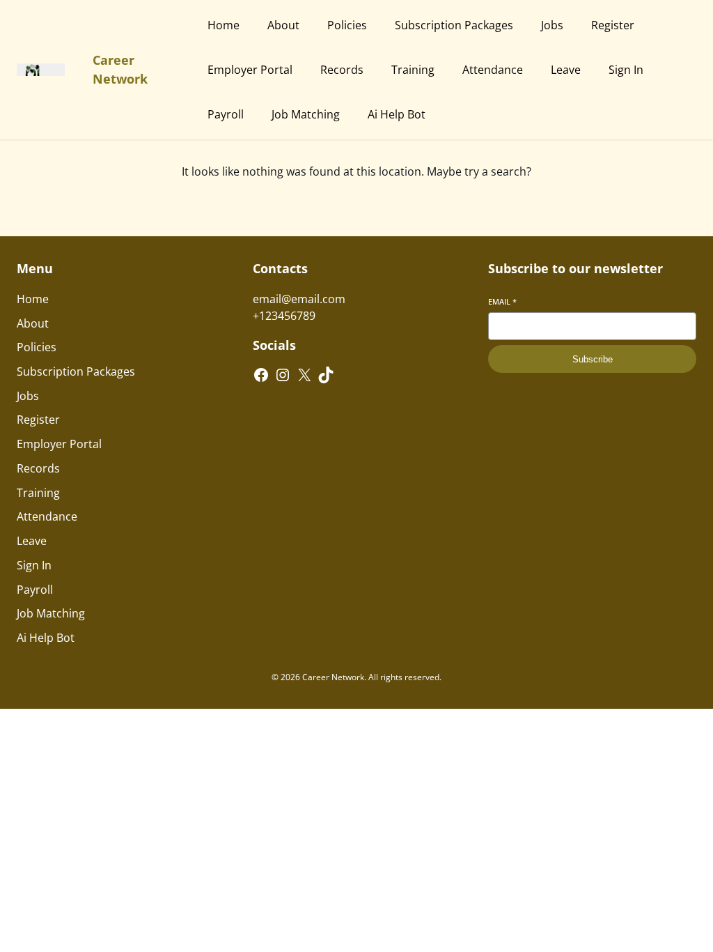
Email (502, 301)
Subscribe (592, 359)
